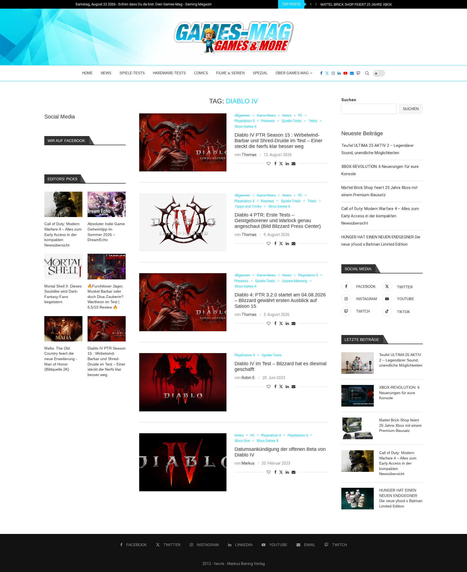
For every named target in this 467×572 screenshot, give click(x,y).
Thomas (249, 155)
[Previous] (311, 4)
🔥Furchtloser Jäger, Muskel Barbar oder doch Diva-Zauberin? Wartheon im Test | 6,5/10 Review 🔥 (106, 296)
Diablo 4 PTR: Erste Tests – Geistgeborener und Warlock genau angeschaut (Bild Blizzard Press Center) (278, 220)
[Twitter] (327, 73)
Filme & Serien (230, 73)
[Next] (316, 4)
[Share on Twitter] (281, 163)
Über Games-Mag (292, 73)
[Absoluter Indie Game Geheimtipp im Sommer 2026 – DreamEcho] (107, 204)
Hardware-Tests (169, 73)
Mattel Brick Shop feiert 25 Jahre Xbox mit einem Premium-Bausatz (400, 425)
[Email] (352, 73)
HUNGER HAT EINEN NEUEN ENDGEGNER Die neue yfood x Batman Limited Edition (400, 498)
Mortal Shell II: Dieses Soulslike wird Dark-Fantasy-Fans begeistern (63, 294)
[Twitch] (358, 73)
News (106, 73)
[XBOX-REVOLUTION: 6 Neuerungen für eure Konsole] (357, 396)
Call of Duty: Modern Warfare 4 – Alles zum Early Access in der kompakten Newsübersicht (380, 216)
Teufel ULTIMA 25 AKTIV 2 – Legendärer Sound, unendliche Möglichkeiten (400, 360)
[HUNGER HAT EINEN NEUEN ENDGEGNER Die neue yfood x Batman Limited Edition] (357, 498)
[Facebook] (321, 73)
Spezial (260, 73)
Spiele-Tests (132, 73)
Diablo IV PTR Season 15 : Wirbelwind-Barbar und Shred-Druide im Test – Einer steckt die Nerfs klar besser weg (278, 140)
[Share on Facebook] (275, 163)
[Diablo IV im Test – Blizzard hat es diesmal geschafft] (182, 382)
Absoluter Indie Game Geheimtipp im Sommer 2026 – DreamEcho (106, 232)
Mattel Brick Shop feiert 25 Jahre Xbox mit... (360, 4)
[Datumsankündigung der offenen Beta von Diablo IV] (182, 462)
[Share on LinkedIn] (287, 163)
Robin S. (248, 377)
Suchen (348, 99)
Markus (248, 463)
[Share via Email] (293, 163)
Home (87, 73)
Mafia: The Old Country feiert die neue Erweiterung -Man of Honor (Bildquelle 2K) (60, 358)
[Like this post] (269, 163)
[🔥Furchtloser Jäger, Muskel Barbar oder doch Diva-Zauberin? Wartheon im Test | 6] (107, 266)
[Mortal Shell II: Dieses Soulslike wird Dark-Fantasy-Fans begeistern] (63, 266)
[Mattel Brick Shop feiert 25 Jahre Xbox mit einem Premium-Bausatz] (357, 428)
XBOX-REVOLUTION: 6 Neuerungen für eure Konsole (399, 392)
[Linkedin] (339, 73)
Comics (201, 73)
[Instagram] (333, 73)
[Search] (367, 73)
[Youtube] (345, 73)
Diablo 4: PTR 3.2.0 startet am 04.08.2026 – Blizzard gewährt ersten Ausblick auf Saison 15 (280, 300)
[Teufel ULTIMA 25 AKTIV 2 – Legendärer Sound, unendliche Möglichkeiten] (357, 363)
